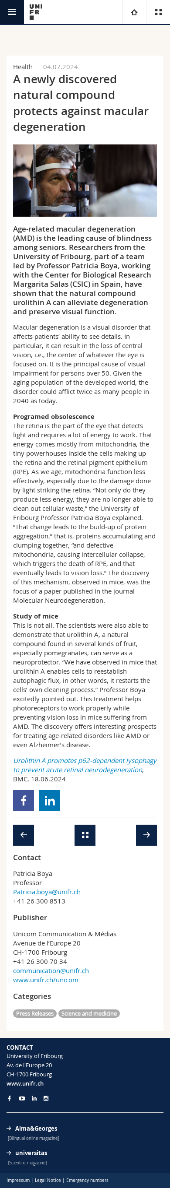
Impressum (18, 1180)
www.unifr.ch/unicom (45, 979)
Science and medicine (89, 1013)
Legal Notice (48, 1180)
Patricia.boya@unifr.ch (47, 891)
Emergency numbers (87, 1180)
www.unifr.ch (25, 1083)
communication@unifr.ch (51, 970)
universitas (31, 1153)
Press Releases (35, 1013)
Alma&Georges (36, 1128)
